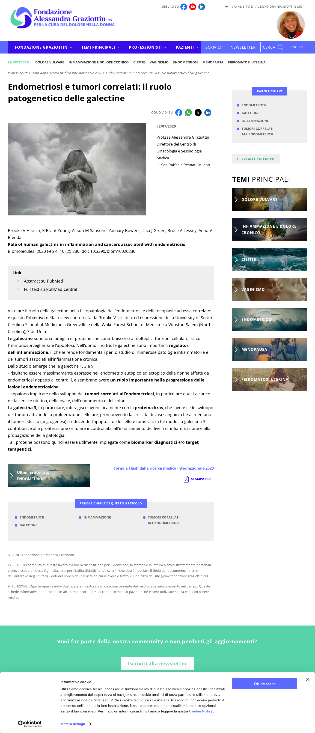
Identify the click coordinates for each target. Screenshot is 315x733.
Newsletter (243, 47)
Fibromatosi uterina (247, 62)
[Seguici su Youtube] (192, 6)
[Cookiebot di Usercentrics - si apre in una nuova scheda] (30, 724)
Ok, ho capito (265, 684)
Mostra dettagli (72, 724)
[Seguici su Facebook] (183, 6)
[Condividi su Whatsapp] (188, 112)
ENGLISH (298, 47)
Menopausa (212, 62)
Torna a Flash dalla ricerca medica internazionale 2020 (164, 468)
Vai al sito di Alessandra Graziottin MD (267, 6)
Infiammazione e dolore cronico (99, 62)
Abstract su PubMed (43, 281)
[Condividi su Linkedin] (207, 112)
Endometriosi (185, 62)
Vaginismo (159, 62)
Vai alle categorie (258, 159)
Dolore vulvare (49, 62)
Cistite (139, 62)
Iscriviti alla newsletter (157, 663)
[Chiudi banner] (307, 679)
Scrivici (213, 47)
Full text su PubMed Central (50, 289)
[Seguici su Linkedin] (201, 6)
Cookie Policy (201, 711)
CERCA (269, 47)
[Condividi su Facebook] (178, 112)
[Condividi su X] (198, 112)
